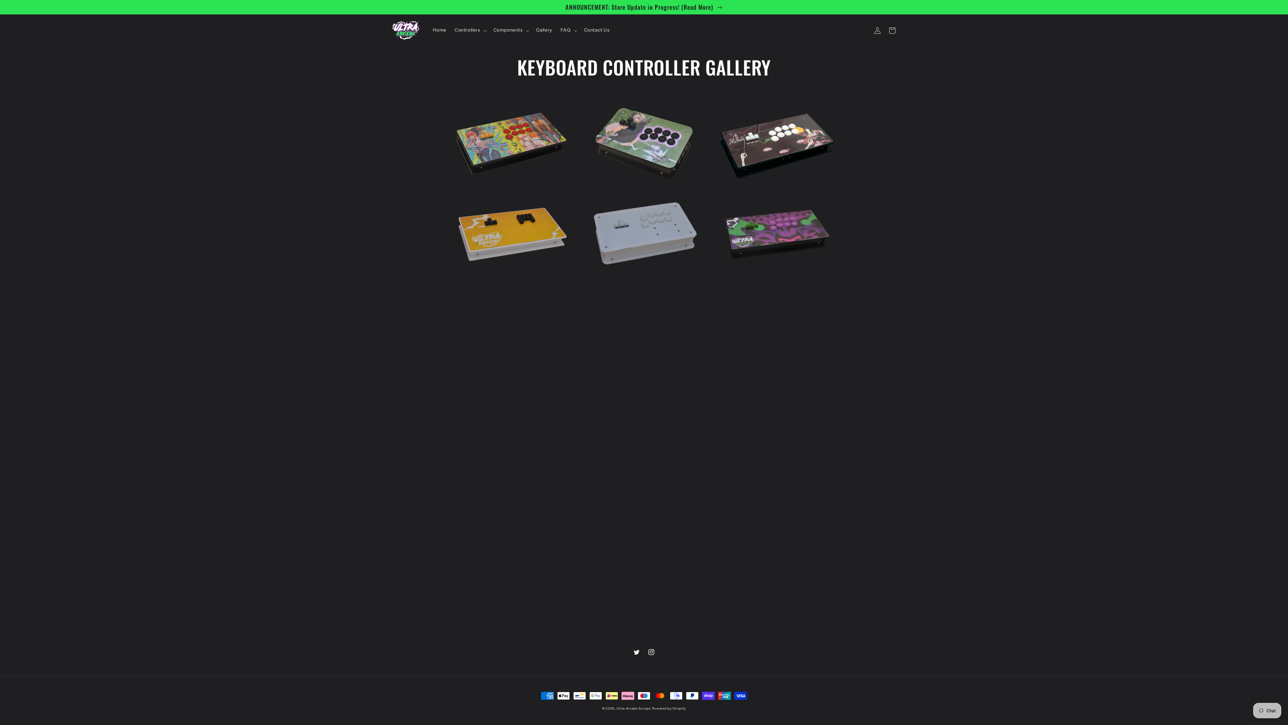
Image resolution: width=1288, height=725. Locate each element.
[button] (469, 30)
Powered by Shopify (669, 708)
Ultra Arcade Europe (633, 708)
